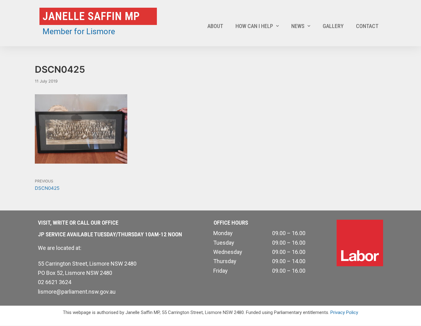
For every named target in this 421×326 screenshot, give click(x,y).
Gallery (333, 26)
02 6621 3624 (54, 282)
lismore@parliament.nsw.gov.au (77, 291)
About (215, 26)
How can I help (254, 26)
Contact (367, 26)
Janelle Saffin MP (91, 16)
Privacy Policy (344, 312)
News (298, 26)
